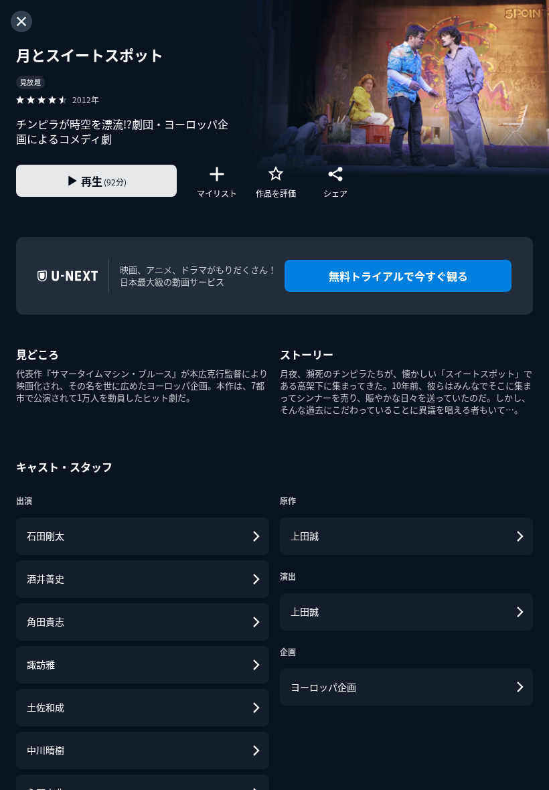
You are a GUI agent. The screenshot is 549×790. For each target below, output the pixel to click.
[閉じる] (21, 21)
